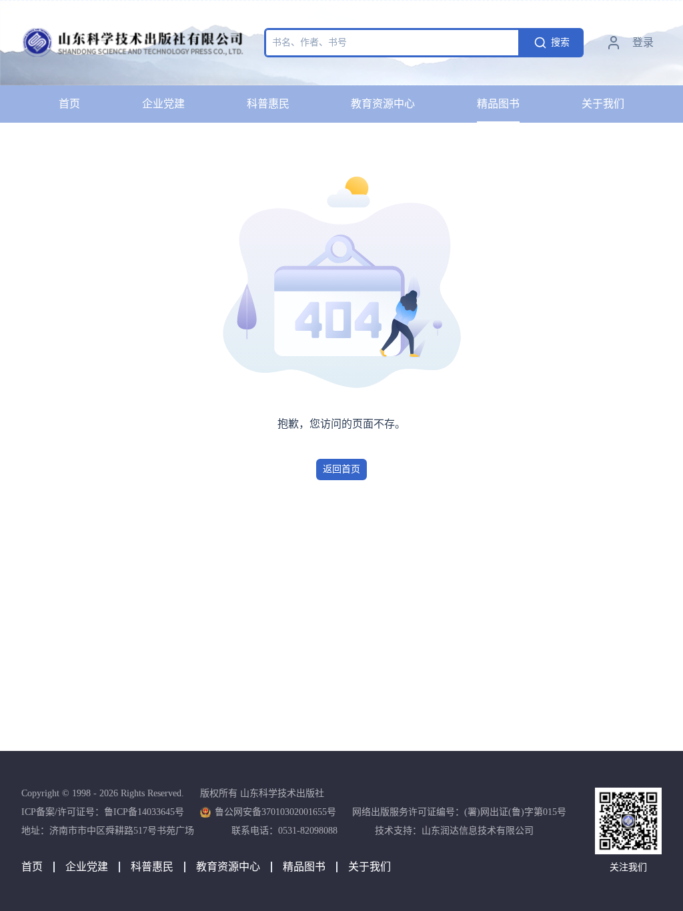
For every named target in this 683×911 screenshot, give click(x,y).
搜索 (560, 42)
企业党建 (163, 103)
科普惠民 (268, 103)
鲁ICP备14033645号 (144, 812)
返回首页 (341, 469)
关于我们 (603, 103)
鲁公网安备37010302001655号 (275, 812)
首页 (69, 103)
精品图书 (498, 103)
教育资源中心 (383, 103)
